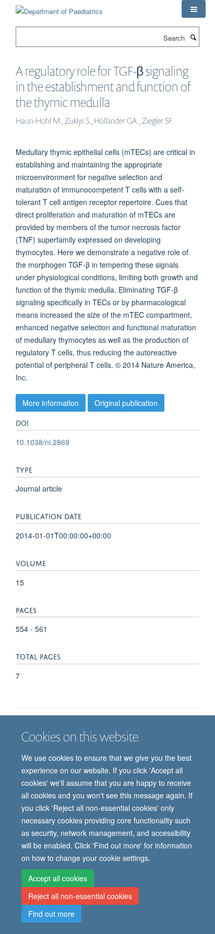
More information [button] (50, 403)
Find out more (51, 913)
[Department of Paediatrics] (59, 8)
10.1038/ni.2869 (42, 442)
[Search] (193, 37)
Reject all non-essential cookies (80, 896)
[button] (194, 9)
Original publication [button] (126, 403)
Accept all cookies (57, 878)
